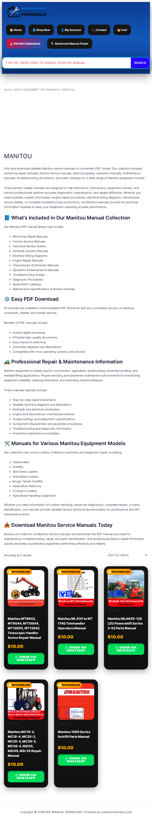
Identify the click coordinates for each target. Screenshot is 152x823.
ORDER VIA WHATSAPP (26, 658)
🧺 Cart (122, 30)
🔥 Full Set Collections (25, 43)
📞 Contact (99, 30)
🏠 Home (16, 30)
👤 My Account (71, 30)
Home (7, 89)
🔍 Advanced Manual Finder (69, 43)
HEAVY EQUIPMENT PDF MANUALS (37, 89)
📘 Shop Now (41, 30)
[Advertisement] (76, 122)
